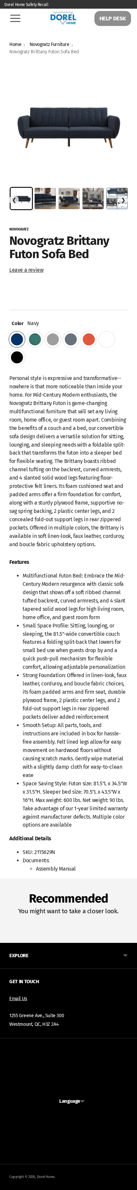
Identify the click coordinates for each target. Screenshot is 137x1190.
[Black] (17, 357)
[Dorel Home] (63, 18)
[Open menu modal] (15, 18)
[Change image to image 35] (45, 198)
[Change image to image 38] (117, 198)
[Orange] (89, 339)
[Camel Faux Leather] (107, 339)
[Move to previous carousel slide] (9, 938)
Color (16, 323)
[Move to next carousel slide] (128, 938)
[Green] (35, 339)
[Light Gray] (53, 339)
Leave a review (26, 270)
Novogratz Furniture (49, 44)
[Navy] (17, 339)
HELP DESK (112, 18)
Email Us (18, 998)
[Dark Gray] (71, 339)
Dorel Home (46, 1177)
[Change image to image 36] (69, 198)
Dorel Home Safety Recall (26, 4)
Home (15, 44)
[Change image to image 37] (93, 198)
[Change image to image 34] (21, 198)
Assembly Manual (56, 869)
